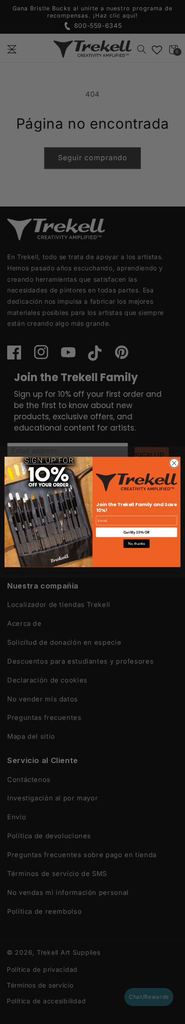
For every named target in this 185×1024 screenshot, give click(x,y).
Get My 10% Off (136, 532)
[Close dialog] (174, 463)
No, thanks (136, 544)
